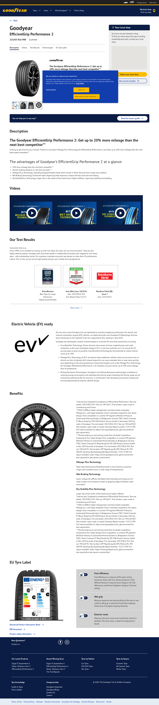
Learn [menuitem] (46, 10)
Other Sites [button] (153, 2)
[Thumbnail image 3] (31, 105)
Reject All (81, 90)
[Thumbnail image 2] (23, 105)
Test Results (35, 47)
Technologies (47, 47)
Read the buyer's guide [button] (130, 118)
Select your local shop (129, 74)
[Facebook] (60, 642)
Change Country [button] (142, 2)
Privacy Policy (80, 83)
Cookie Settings (51, 89)
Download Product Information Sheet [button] (25, 624)
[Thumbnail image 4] (38, 105)
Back (15, 20)
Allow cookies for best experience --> (86, 96)
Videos (24, 47)
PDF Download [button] (16, 629)
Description (14, 47)
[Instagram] (67, 642)
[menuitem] (126, 2)
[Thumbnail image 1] (15, 105)
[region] (80, 86)
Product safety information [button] (21, 634)
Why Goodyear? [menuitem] (61, 10)
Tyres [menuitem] (35, 10)
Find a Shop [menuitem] (79, 10)
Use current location (127, 81)
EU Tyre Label (61, 47)
